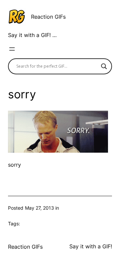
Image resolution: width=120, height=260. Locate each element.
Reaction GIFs (48, 16)
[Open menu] (12, 49)
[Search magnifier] (104, 66)
